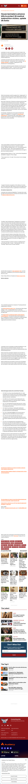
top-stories (15, 547)
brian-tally (4, 545)
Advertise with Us (14, 734)
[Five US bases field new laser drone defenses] (4, 679)
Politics (15, 636)
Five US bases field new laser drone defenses (18, 678)
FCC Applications (14, 732)
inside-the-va (18, 541)
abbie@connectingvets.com (11, 508)
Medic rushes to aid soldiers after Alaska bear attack (17, 683)
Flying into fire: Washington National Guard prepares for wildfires (16, 674)
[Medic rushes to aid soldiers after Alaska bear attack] (4, 684)
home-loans (22, 547)
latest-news (17, 545)
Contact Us (3, 730)
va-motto (10, 545)
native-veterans (18, 543)
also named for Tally (17, 271)
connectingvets (4, 10)
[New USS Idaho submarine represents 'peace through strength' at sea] (4, 689)
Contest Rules (3, 734)
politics (24, 545)
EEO (12, 730)
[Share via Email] (12, 48)
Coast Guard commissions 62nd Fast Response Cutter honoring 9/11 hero (19, 624)
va (2, 547)
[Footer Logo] (14, 744)
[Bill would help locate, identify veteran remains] (6, 638)
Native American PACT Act (9, 308)
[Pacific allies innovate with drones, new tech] (4, 668)
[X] (5, 725)
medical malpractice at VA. (8, 194)
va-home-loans (5, 548)
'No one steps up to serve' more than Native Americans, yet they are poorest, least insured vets (13, 500)
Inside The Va (12, 10)
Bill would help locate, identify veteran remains (19, 639)
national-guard (5, 541)
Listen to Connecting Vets (5, 728)
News (8, 10)
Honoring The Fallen (18, 620)
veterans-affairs (5, 543)
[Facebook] (2, 725)
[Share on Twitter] (9, 48)
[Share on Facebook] (6, 48)
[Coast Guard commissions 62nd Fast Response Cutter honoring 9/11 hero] (6, 623)
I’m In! (14, 655)
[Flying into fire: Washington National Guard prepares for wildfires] (4, 673)
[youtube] (8, 725)
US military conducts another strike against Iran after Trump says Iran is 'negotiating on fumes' (20, 632)
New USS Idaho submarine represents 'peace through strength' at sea (16, 689)
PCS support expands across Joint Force (18, 615)
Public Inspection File (4, 732)
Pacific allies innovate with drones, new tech (18, 668)
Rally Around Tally (21, 275)
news (12, 543)
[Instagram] (11, 725)
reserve (12, 541)
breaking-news (7, 547)
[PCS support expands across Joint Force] (6, 615)
